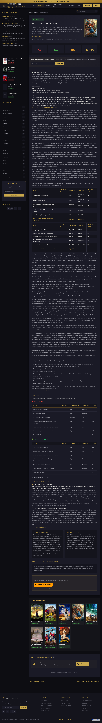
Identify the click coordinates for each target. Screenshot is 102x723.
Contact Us (85, 710)
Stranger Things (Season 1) (8, 43)
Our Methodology (45, 708)
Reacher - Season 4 (6, 16)
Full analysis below (37, 36)
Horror (13, 127)
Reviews (40, 5)
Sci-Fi (13, 147)
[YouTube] (8, 208)
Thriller (13, 130)
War (13, 170)
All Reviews (44, 700)
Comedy (13, 123)
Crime (13, 137)
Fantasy (13, 140)
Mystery (13, 150)
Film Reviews (13, 107)
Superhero (13, 157)
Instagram (84, 703)
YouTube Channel (87, 700)
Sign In (96, 5)
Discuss (48, 5)
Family (13, 167)
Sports (13, 160)
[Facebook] (15, 208)
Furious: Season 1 (6, 29)
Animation (13, 143)
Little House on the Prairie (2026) (9, 23)
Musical (13, 163)
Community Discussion (46, 703)
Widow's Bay (5, 36)
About (79, 5)
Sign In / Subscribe (82, 664)
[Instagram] (11, 208)
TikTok (84, 708)
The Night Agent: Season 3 (37, 681)
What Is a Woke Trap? (57, 5)
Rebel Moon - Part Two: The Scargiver (88, 681)
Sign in (7, 197)
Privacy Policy (60, 719)
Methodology (71, 5)
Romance (13, 153)
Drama (13, 117)
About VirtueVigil (45, 710)
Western (13, 173)
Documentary (13, 177)
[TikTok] (19, 208)
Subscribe (87, 5)
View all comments (6, 50)
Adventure (13, 133)
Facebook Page (86, 705)
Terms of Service (69, 719)
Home (30, 12)
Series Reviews (13, 110)
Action (13, 120)
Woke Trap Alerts (13, 113)
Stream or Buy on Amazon (43, 584)
